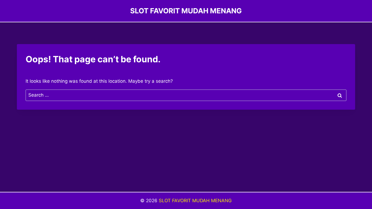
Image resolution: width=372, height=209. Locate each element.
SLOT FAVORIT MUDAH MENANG (195, 200)
